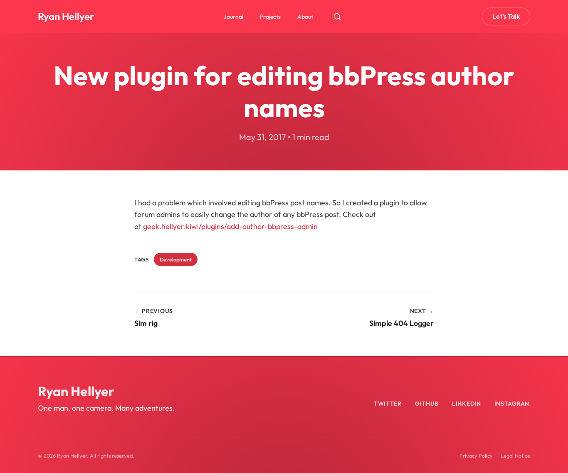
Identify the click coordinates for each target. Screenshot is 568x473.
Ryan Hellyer (66, 16)
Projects (270, 16)
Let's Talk (506, 16)
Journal (233, 16)
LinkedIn (466, 403)
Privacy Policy (476, 455)
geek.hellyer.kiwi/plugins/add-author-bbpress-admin (230, 226)
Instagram (512, 403)
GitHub (427, 403)
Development (176, 259)
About (305, 16)
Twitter (388, 403)
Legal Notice (515, 455)
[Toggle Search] (337, 16)
